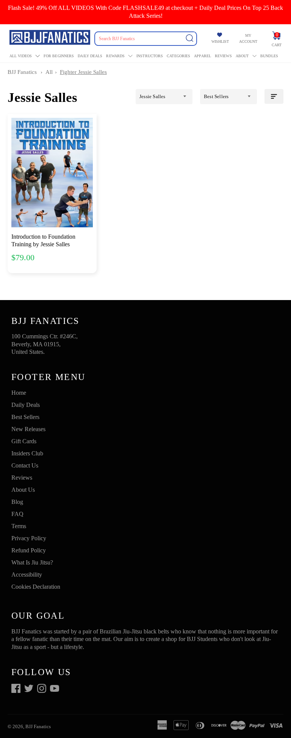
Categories (178, 56)
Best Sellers (25, 417)
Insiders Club (27, 453)
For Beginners (59, 56)
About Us (23, 489)
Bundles (269, 56)
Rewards (115, 56)
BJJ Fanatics (22, 72)
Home (18, 392)
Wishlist (220, 41)
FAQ (17, 514)
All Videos (20, 56)
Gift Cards (23, 441)
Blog (17, 502)
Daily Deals (90, 56)
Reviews (223, 56)
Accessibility (26, 574)
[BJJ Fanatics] (50, 38)
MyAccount (248, 38)
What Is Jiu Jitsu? (32, 562)
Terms (18, 526)
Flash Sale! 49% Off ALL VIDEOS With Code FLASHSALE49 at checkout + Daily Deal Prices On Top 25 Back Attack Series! (145, 12)
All (49, 72)
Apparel (202, 56)
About (242, 56)
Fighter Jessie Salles (83, 72)
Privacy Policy (28, 538)
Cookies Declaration (35, 586)
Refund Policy (28, 550)
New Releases (28, 429)
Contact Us (24, 465)
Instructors (149, 56)
